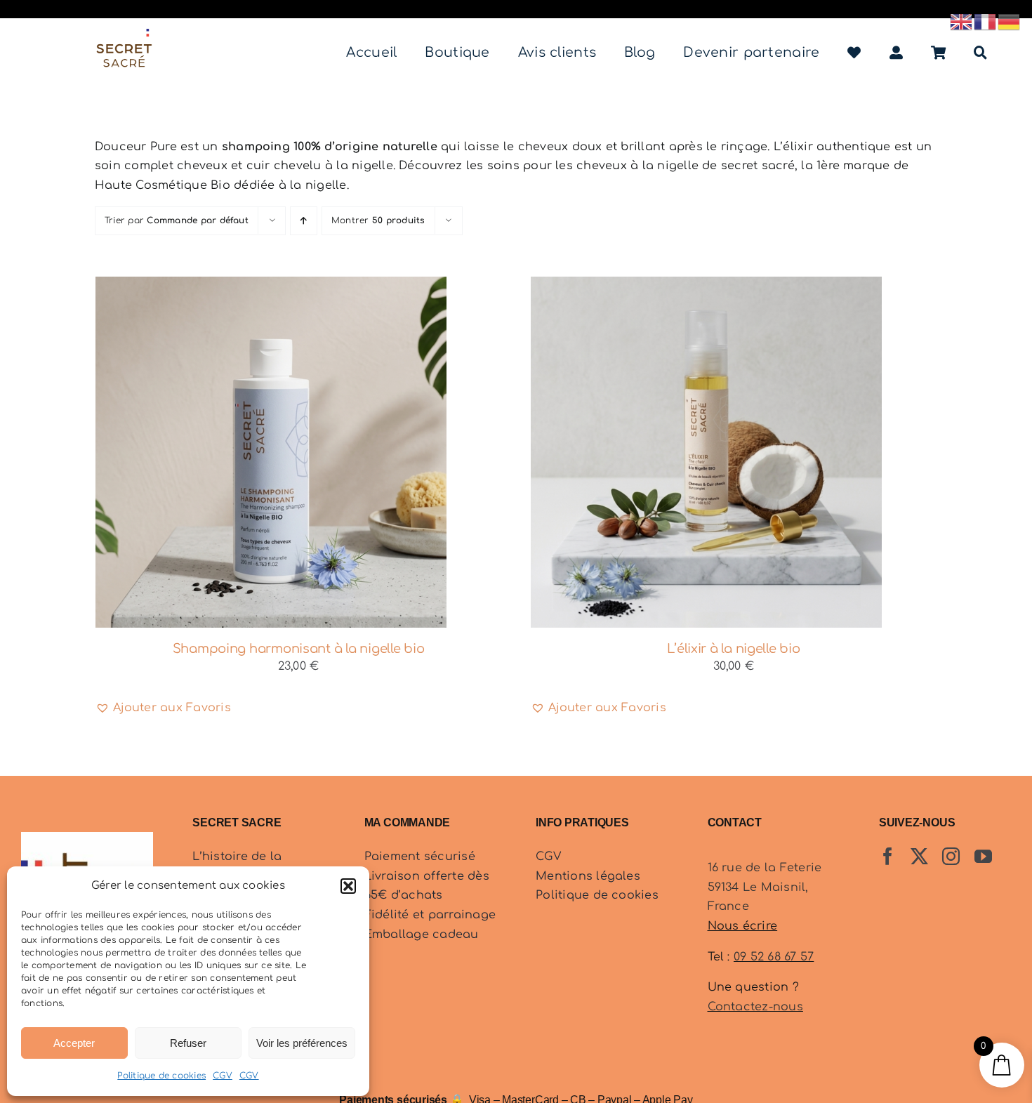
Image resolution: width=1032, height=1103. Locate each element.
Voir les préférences (302, 1043)
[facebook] (888, 856)
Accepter (74, 1043)
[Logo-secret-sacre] (124, 34)
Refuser (188, 1043)
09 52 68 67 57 (774, 957)
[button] (348, 886)
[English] (962, 21)
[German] (1009, 21)
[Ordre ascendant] (303, 220)
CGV (222, 1076)
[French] (986, 21)
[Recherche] (980, 53)
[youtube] (983, 856)
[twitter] (919, 856)
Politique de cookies (161, 1076)
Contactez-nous (755, 1006)
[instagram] (951, 856)
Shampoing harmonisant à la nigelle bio (299, 649)
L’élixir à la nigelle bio (733, 649)
